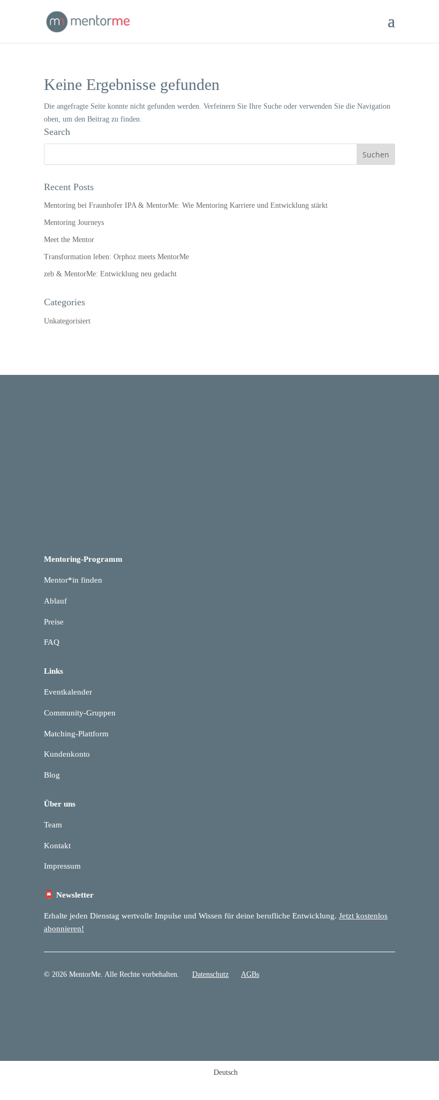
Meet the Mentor (69, 240)
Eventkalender (68, 692)
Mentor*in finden (73, 580)
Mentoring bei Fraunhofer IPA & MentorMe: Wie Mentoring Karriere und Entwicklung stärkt (186, 205)
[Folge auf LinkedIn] (365, 1005)
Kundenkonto (67, 754)
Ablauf (55, 601)
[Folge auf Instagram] (386, 1005)
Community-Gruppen (80, 713)
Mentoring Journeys (74, 223)
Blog (52, 775)
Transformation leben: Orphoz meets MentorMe (116, 257)
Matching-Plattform (76, 733)
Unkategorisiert (67, 321)
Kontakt (57, 845)
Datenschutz (210, 974)
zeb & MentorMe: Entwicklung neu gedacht (110, 274)
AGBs (250, 974)
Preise (54, 621)
